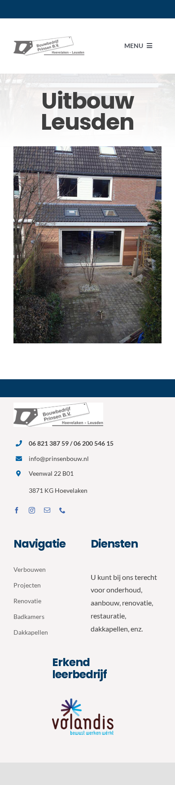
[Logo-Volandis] (87, 697)
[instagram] (32, 510)
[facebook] (16, 510)
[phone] (62, 510)
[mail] (47, 510)
